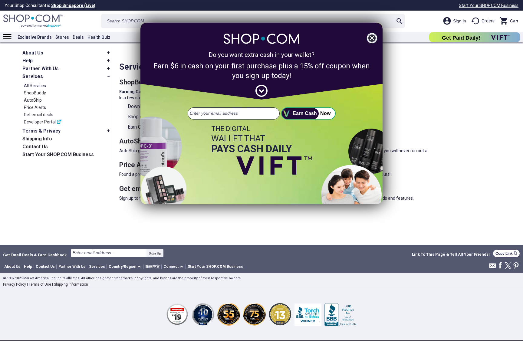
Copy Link (506, 253)
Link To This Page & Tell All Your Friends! (451, 254)
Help (28, 266)
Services (97, 266)
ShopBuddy (35, 92)
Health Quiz (98, 37)
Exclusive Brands (35, 37)
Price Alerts (35, 107)
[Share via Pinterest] (516, 266)
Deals (78, 37)
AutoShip (33, 100)
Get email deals (38, 114)
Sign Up (155, 253)
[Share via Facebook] (500, 265)
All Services (35, 85)
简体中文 (152, 266)
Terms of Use (40, 284)
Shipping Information (71, 284)
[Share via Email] (492, 267)
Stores (62, 37)
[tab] (66, 53)
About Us (12, 266)
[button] (125, 266)
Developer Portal (40, 122)
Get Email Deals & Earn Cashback (35, 255)
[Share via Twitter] (508, 266)
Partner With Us (71, 266)
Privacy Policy (14, 284)
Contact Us (45, 266)
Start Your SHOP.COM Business (488, 5)
